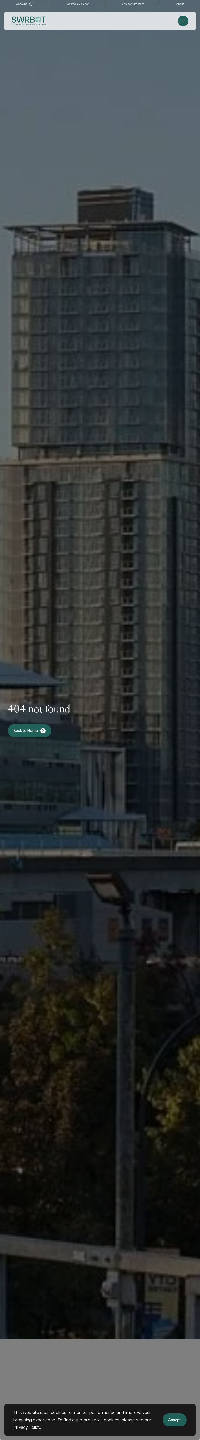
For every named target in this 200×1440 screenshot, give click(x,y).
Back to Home (26, 730)
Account (21, 3)
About (180, 3)
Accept (174, 1420)
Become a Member (77, 3)
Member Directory (132, 3)
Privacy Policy (26, 1427)
